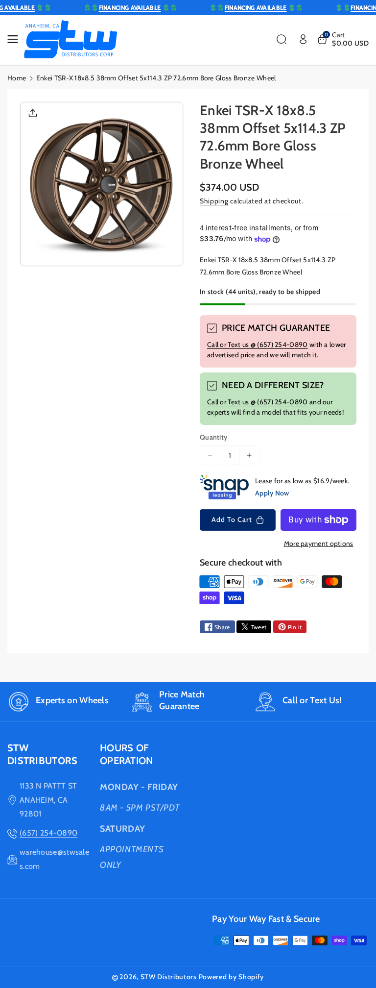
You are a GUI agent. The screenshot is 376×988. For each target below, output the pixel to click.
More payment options (318, 543)
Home (16, 78)
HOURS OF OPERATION (126, 754)
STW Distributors (169, 976)
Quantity (213, 437)
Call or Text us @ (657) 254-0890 (257, 344)
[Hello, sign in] (303, 39)
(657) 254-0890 (48, 833)
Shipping (214, 201)
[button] (15, 39)
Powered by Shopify (231, 976)
